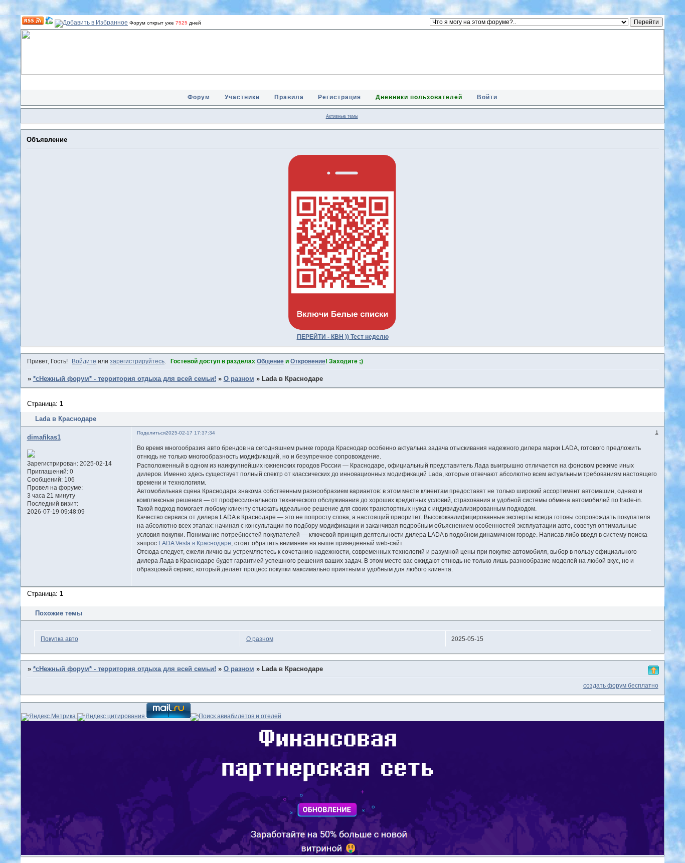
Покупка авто (59, 639)
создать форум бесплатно (620, 686)
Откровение (307, 361)
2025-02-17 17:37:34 (190, 433)
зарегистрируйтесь (137, 361)
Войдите (84, 361)
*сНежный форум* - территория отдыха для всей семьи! (124, 378)
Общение (270, 361)
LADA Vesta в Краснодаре (194, 543)
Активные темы (342, 116)
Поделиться (151, 433)
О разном (239, 378)
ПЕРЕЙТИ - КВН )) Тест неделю (343, 337)
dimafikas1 (44, 437)
